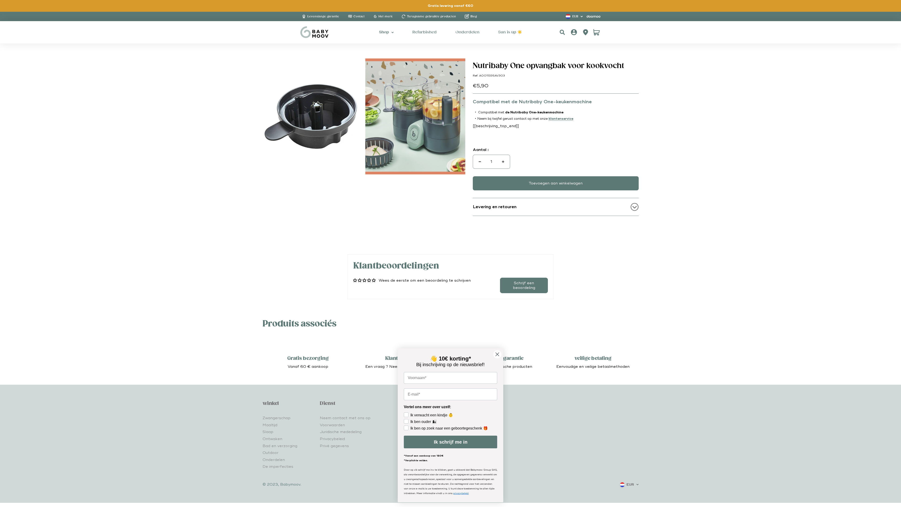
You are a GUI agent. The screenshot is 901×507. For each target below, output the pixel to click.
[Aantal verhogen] (503, 162)
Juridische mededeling (341, 432)
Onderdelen (274, 459)
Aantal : (481, 149)
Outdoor (271, 452)
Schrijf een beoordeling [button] (524, 285)
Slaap (268, 432)
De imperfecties (278, 466)
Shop (384, 32)
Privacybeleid (332, 439)
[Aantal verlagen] (480, 162)
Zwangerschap (276, 418)
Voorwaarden (332, 425)
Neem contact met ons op (345, 418)
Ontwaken (272, 439)
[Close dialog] (497, 354)
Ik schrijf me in (450, 442)
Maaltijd (270, 425)
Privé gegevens (334, 446)
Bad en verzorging (280, 446)
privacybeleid (461, 493)
